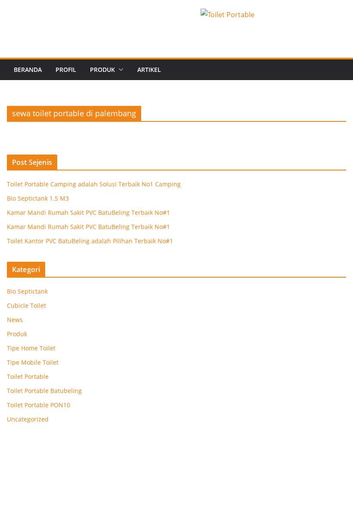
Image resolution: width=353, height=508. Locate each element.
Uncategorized (28, 419)
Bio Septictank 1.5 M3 (38, 198)
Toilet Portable (28, 376)
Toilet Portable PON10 (38, 405)
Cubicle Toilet (26, 305)
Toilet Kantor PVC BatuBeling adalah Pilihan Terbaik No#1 (90, 241)
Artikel (149, 69)
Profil (66, 69)
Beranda (28, 69)
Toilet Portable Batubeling (44, 391)
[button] (119, 70)
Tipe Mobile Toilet (33, 362)
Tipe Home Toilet (31, 348)
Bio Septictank (27, 291)
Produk (102, 69)
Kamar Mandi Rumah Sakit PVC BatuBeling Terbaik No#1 (88, 212)
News (15, 320)
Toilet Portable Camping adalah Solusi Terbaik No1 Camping (94, 184)
